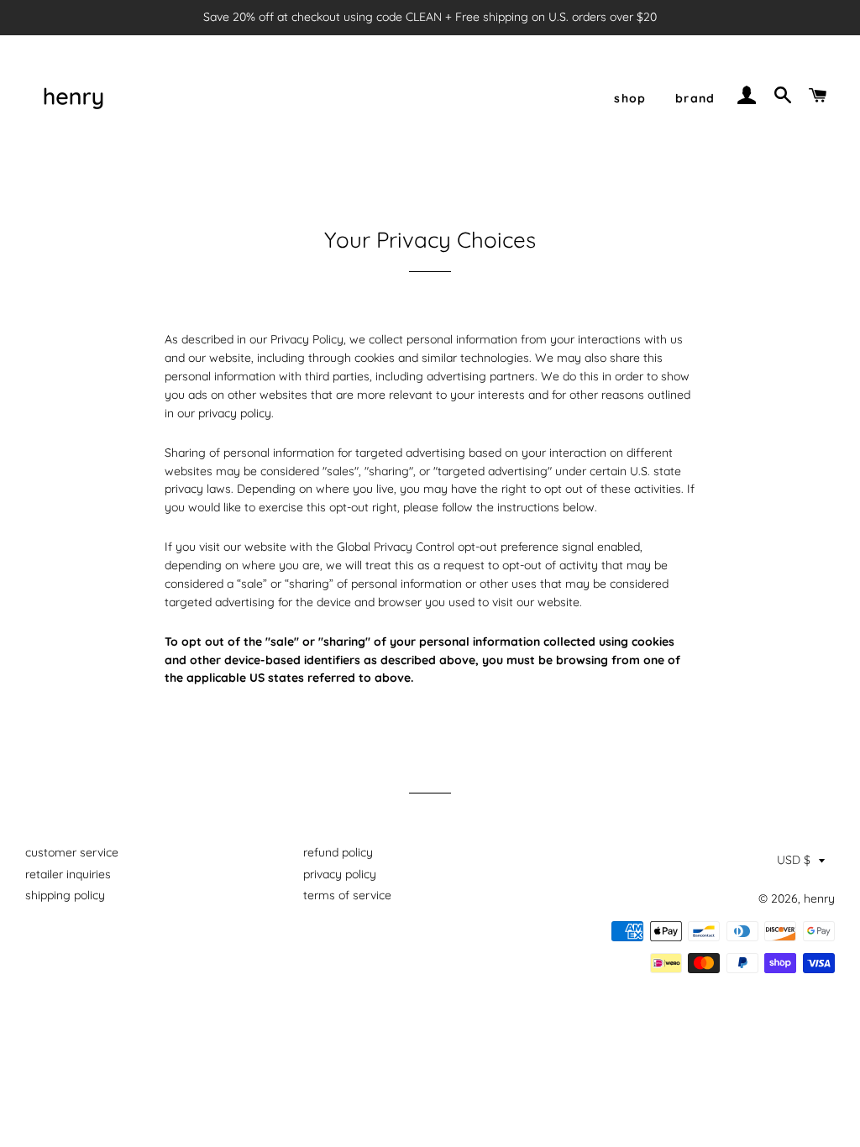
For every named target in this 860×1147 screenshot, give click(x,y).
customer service (71, 852)
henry (819, 898)
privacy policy (339, 874)
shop (630, 98)
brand (695, 98)
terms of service (347, 895)
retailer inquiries (68, 874)
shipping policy (65, 895)
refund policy (338, 852)
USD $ (793, 859)
